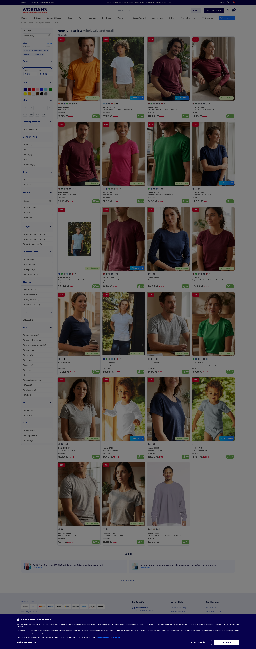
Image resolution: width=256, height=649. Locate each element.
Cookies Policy (103, 637)
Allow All (227, 642)
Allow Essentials (199, 642)
